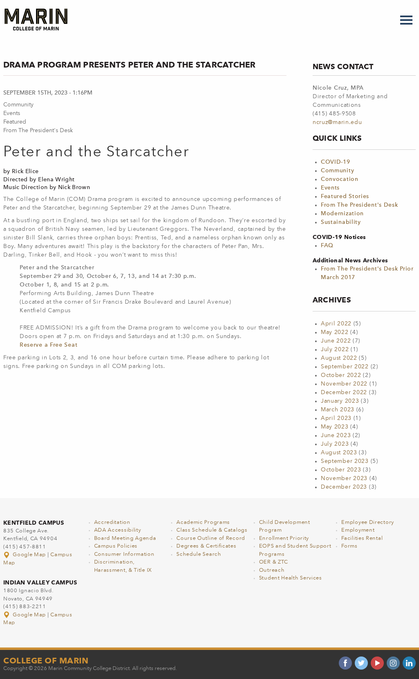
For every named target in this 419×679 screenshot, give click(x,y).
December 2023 (344, 487)
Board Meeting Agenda (125, 538)
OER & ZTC (273, 562)
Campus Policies (116, 546)
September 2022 (345, 367)
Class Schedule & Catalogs (212, 530)
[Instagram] (393, 663)
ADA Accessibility (117, 530)
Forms (349, 546)
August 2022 (339, 358)
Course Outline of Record (210, 538)
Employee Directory (367, 522)
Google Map (29, 554)
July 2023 (335, 444)
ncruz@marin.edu (337, 122)
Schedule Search (198, 554)
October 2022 (341, 375)
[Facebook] (345, 663)
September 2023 (345, 461)
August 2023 (339, 453)
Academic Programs (203, 522)
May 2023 (335, 427)
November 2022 (344, 384)
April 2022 (336, 324)
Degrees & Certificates (206, 546)
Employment (357, 530)
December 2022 (344, 392)
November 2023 (344, 478)
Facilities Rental (362, 538)
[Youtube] (377, 663)
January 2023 (340, 401)
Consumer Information (124, 554)
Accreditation (112, 522)
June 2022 (336, 341)
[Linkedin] (409, 663)
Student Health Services (290, 578)
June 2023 (336, 435)
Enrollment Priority (284, 538)
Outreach (272, 570)
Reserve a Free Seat (48, 345)
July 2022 (335, 349)
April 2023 (336, 418)
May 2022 (335, 332)
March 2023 (337, 410)
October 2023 (341, 470)
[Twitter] (361, 663)
